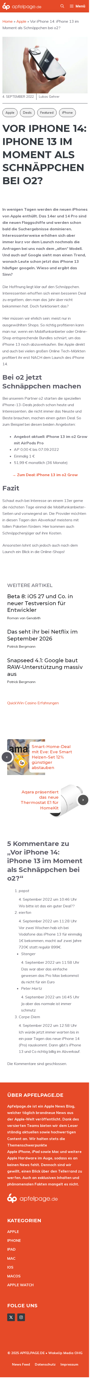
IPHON (13, 1240)
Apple (10, 112)
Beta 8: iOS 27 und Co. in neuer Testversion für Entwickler (40, 603)
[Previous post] (7, 757)
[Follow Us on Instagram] (21, 1317)
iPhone (67, 112)
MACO (12, 1276)
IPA (10, 1249)
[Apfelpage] (22, 6)
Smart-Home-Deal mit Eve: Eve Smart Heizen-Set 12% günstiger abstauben (52, 757)
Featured (47, 112)
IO (9, 1267)
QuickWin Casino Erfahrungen (33, 702)
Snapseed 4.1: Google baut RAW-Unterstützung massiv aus (45, 667)
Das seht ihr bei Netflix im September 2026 (42, 635)
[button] (62, 6)
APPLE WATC (19, 1285)
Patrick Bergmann (21, 646)
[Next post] (83, 800)
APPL (12, 1231)
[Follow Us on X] (11, 1317)
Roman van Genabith (24, 618)
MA (10, 1258)
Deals (27, 112)
